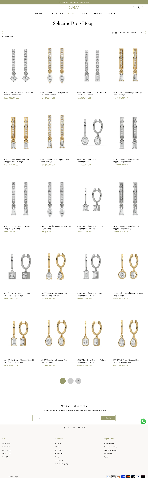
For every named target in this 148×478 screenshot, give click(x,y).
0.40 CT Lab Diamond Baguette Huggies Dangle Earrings (128, 93)
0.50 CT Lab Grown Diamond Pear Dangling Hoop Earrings (126, 361)
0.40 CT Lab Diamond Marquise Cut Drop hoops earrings (54, 93)
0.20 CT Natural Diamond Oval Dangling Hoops (88, 160)
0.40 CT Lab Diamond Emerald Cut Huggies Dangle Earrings (17, 160)
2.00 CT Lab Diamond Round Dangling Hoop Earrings (128, 294)
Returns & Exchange (110, 447)
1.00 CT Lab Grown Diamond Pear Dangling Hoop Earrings (54, 294)
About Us (58, 443)
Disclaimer (107, 457)
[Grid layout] (116, 32)
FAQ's (57, 447)
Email (38, 418)
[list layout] (113, 32)
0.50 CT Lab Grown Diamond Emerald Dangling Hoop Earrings (19, 361)
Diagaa (16, 477)
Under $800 (6, 450)
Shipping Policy (109, 443)
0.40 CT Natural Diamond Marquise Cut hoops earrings (56, 227)
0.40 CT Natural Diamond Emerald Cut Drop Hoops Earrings (91, 93)
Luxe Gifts (5, 457)
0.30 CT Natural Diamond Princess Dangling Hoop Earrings (90, 227)
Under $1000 (6, 454)
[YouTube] (78, 427)
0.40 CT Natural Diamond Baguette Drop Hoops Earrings (17, 227)
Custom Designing (61, 464)
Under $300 (6, 443)
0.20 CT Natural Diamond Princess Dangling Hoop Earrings (17, 294)
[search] (134, 7)
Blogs (57, 457)
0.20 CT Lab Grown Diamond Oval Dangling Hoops (54, 361)
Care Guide (59, 450)
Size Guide (59, 454)
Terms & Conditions (110, 450)
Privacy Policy (108, 454)
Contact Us (59, 460)
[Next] (85, 380)
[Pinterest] (69, 427)
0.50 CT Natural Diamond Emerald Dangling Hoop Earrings (90, 294)
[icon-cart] (143, 7)
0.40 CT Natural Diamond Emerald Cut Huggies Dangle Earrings (127, 160)
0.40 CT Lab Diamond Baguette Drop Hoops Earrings (55, 160)
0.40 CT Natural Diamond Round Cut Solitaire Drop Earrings (18, 93)
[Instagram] (74, 427)
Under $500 (6, 447)
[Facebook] (64, 427)
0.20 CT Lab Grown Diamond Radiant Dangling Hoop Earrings (91, 361)
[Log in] (138, 7)
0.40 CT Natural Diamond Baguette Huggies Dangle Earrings (126, 227)
